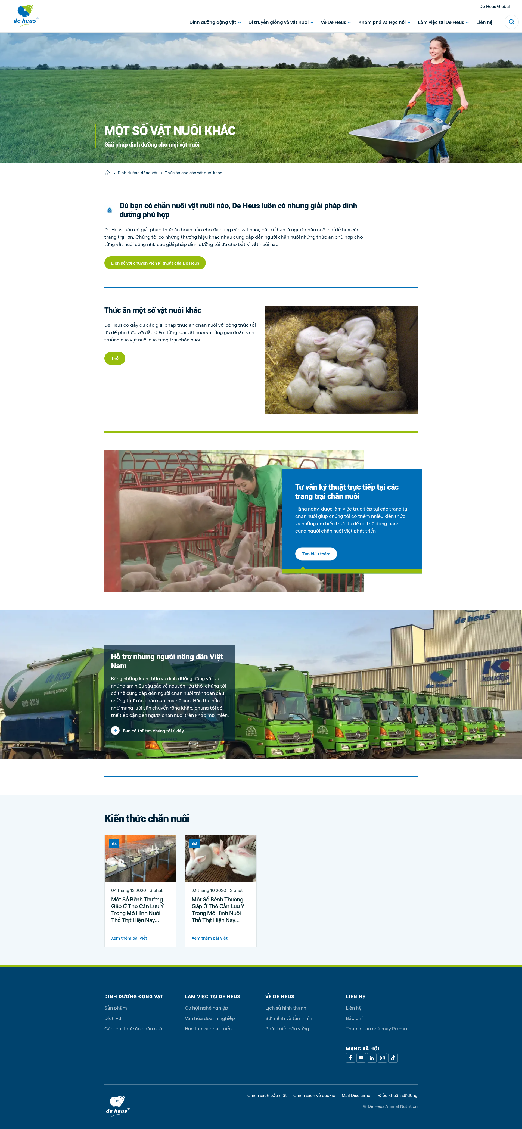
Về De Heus (333, 22)
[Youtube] (361, 1058)
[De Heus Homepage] (22, 16)
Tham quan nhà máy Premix (377, 1028)
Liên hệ (484, 22)
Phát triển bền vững (287, 1028)
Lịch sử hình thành (285, 1007)
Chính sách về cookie (314, 1095)
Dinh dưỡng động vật (212, 22)
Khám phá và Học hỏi (382, 22)
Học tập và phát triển (208, 1028)
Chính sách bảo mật (267, 1095)
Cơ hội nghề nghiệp (206, 1007)
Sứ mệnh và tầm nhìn (288, 1018)
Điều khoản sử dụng (398, 1095)
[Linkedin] (372, 1058)
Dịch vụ (112, 1018)
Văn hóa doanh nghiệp (210, 1018)
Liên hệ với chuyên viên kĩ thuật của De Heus (155, 262)
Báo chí (354, 1018)
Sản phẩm (115, 1007)
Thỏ (115, 358)
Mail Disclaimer (357, 1095)
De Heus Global (495, 6)
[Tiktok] (393, 1058)
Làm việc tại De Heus (441, 22)
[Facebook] (350, 1058)
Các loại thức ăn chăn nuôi (133, 1028)
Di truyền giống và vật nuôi (278, 22)
